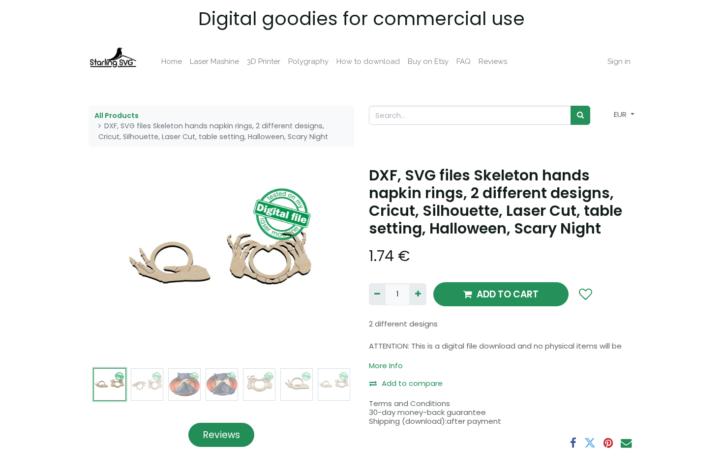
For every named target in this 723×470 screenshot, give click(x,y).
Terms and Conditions (409, 403)
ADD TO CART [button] (508, 294)
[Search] (580, 115)
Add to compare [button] (412, 383)
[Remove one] (377, 294)
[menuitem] (171, 61)
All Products (116, 115)
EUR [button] (621, 114)
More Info (386, 365)
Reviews (221, 434)
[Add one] (417, 294)
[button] (108, 265)
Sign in (619, 61)
